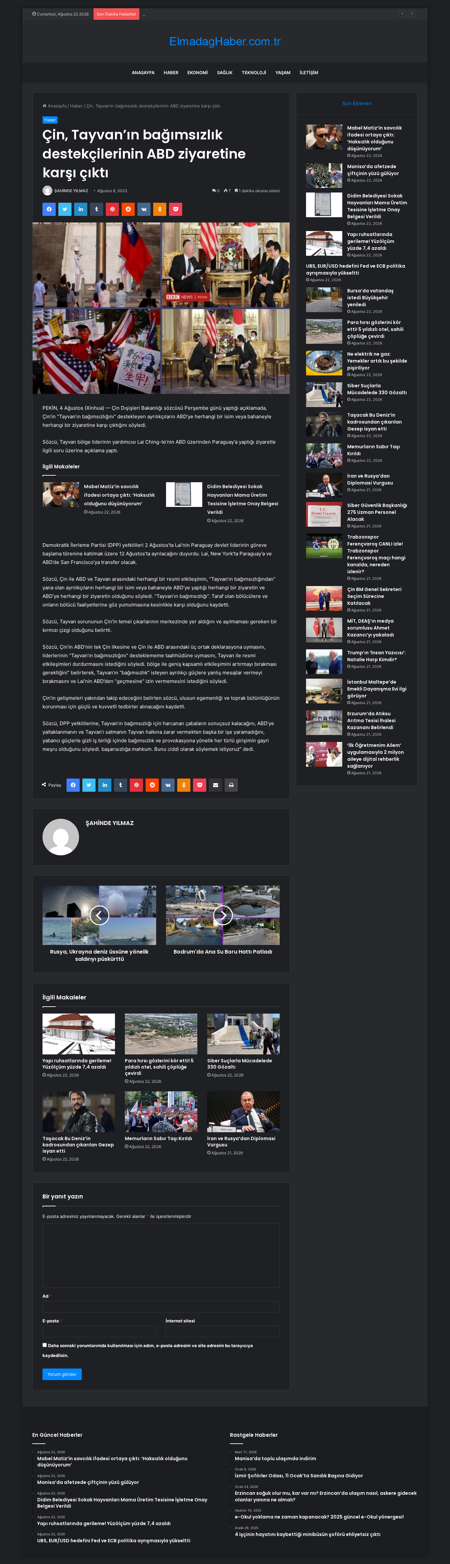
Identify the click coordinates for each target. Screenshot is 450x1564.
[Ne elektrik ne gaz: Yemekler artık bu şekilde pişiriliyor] (324, 363)
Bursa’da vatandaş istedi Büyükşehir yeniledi (370, 297)
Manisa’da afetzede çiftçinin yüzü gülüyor (373, 170)
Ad (47, 1296)
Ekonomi (197, 72)
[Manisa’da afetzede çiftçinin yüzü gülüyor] (324, 175)
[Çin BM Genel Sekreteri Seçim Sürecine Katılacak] (324, 598)
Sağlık (225, 72)
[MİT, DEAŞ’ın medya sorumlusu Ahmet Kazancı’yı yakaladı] (324, 630)
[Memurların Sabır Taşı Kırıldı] (161, 1111)
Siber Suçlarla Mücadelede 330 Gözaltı (239, 1063)
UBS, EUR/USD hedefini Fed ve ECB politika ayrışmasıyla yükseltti (355, 269)
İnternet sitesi (180, 1320)
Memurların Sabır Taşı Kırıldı (158, 1138)
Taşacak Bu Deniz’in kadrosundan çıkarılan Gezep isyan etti (78, 1144)
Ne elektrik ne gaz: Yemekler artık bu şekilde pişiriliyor (377, 361)
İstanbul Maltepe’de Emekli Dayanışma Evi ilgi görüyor (377, 689)
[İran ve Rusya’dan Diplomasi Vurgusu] (243, 1111)
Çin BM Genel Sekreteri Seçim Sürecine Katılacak (374, 596)
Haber (171, 72)
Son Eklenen (357, 103)
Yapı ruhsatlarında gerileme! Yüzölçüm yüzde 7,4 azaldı (76, 1063)
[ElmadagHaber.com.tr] (225, 41)
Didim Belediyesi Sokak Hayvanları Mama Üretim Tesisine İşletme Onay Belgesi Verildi (230, 13)
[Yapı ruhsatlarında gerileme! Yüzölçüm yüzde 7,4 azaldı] (78, 1034)
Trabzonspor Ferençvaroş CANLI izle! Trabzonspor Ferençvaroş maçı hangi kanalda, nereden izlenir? (376, 554)
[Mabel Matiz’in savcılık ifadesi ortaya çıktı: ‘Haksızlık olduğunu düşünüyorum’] (61, 494)
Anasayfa (143, 72)
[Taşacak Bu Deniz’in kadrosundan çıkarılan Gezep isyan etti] (78, 1111)
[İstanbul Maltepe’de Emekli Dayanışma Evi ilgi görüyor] (324, 691)
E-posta (52, 1320)
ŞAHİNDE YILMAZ (71, 190)
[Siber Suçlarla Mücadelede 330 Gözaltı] (243, 1034)
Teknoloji (254, 72)
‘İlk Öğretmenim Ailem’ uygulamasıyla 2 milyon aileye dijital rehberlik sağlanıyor (375, 755)
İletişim (309, 72)
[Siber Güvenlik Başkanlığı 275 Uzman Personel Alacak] (324, 514)
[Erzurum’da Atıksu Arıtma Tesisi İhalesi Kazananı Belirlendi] (324, 722)
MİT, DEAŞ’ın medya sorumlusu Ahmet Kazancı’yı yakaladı (370, 628)
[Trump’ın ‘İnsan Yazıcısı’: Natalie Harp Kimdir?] (324, 661)
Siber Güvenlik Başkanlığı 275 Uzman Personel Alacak (377, 512)
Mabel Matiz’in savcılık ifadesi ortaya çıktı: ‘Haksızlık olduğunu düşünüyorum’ (119, 495)
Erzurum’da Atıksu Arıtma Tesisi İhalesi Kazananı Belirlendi (371, 720)
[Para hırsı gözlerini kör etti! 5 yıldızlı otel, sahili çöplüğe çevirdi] (161, 1034)
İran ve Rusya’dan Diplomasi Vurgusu (241, 1141)
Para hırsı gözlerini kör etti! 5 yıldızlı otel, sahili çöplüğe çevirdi (159, 1067)
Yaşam (283, 72)
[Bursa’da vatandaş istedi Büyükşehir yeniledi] (324, 299)
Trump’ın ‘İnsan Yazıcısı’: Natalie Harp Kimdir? (376, 656)
